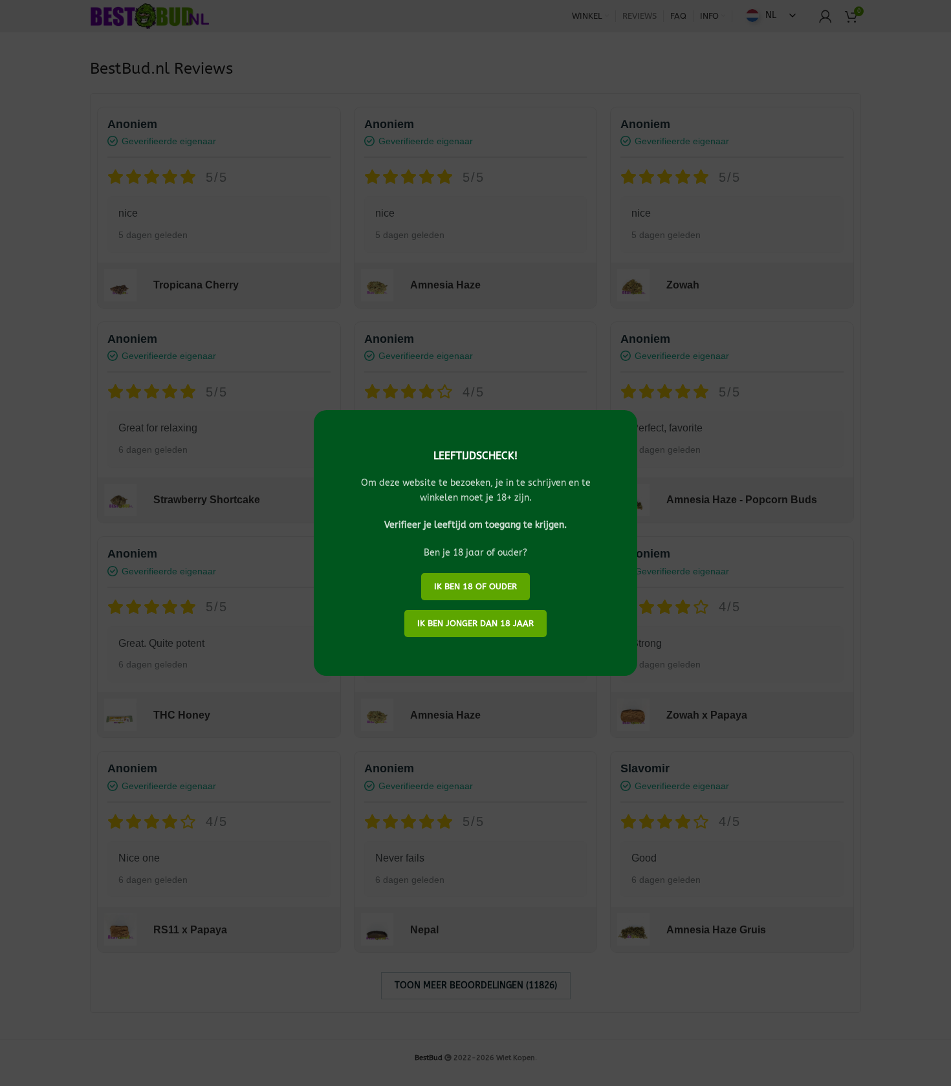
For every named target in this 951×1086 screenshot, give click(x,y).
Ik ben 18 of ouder (475, 586)
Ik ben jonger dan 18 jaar (475, 623)
